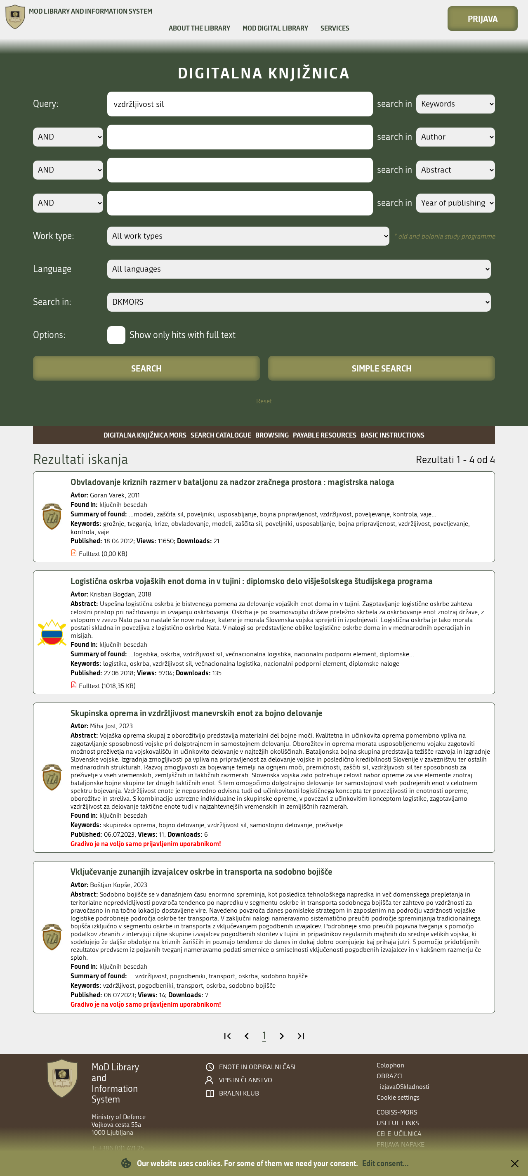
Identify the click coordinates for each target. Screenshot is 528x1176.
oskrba (139, 663)
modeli (222, 524)
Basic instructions (392, 435)
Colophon (390, 1065)
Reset (264, 401)
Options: (49, 335)
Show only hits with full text (183, 335)
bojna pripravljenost (366, 524)
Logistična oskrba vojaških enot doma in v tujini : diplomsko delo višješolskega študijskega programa (252, 581)
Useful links (398, 1123)
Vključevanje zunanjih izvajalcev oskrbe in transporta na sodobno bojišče (201, 871)
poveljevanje (450, 524)
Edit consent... (385, 1163)
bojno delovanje (181, 825)
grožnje (113, 524)
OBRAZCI (390, 1076)
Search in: (52, 302)
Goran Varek (107, 495)
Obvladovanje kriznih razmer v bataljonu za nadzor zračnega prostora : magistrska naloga (232, 481)
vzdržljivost (414, 524)
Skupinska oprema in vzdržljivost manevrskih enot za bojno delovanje (197, 713)
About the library (199, 28)
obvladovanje (190, 524)
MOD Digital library (275, 28)
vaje (103, 532)
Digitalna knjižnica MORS (145, 435)
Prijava (483, 18)
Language (52, 269)
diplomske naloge (374, 663)
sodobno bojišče (252, 985)
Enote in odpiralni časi (257, 1067)
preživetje (329, 825)
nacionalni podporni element (305, 663)
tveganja (139, 524)
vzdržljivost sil (172, 663)
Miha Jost (103, 726)
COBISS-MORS (397, 1112)
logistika (115, 663)
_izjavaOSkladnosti (403, 1087)
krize (161, 524)
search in (394, 104)
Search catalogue (221, 435)
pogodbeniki (155, 985)
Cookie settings (398, 1097)
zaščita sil (248, 524)
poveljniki (278, 524)
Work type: (53, 236)
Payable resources (324, 435)
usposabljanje (315, 524)
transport (190, 985)
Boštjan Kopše (110, 885)
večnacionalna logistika (227, 663)
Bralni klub (239, 1093)
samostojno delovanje (281, 825)
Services (335, 28)
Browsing (272, 435)
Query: (46, 104)
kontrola (82, 532)
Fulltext (89, 554)
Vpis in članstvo (245, 1080)
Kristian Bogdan (112, 594)
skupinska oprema (129, 825)
